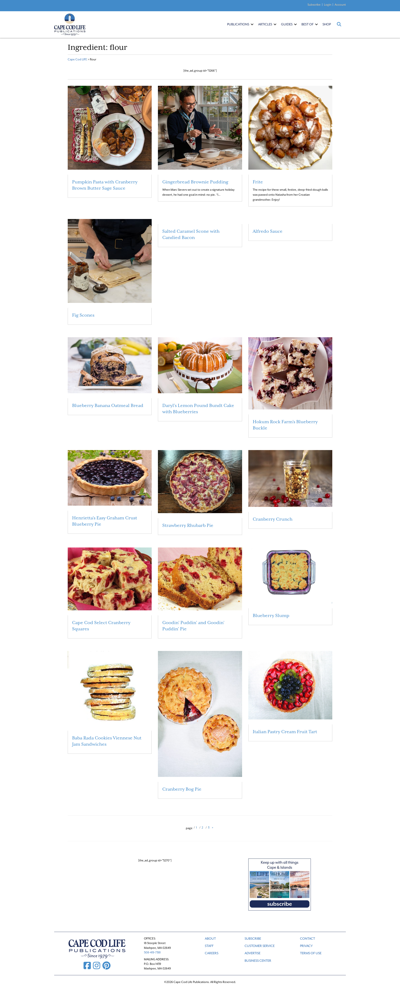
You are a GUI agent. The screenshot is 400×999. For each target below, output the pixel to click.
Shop (326, 24)
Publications (238, 24)
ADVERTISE (252, 953)
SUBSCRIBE (253, 939)
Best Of (307, 24)
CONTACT (307, 939)
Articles (265, 24)
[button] (252, 24)
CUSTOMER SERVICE (260, 946)
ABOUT (210, 939)
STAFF (209, 946)
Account (340, 4)
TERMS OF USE (310, 953)
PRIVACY (306, 946)
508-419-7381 (152, 952)
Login (327, 4)
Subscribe (314, 4)
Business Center (258, 961)
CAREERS (211, 953)
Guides (286, 24)
